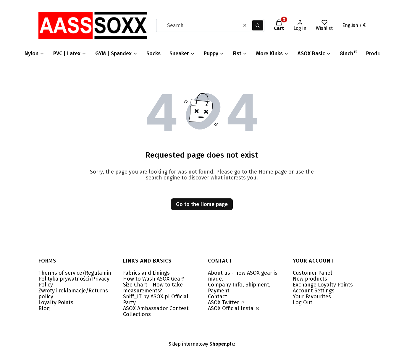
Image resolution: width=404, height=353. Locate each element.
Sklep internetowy (200, 344)
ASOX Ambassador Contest (156, 308)
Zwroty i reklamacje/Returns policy (73, 293)
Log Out (302, 302)
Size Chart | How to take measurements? (153, 287)
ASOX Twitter (224, 302)
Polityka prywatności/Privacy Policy (73, 282)
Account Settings (313, 290)
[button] (257, 25)
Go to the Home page (202, 204)
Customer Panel (312, 273)
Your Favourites (312, 296)
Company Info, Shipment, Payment (239, 287)
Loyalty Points (55, 302)
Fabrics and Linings (146, 273)
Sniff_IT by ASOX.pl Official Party (155, 299)
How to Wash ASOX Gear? (153, 279)
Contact (217, 296)
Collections (137, 314)
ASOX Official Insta (231, 308)
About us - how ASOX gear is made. (242, 276)
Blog (44, 308)
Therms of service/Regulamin (74, 273)
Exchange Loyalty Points (323, 284)
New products (310, 279)
